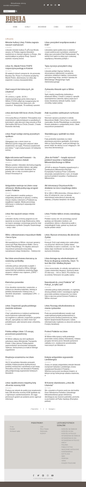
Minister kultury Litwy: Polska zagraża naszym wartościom (22, 43)
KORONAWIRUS (67, 452)
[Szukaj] (16, 11)
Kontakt (69, 27)
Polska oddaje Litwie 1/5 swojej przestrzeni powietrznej (19, 332)
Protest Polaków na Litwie (56, 331)
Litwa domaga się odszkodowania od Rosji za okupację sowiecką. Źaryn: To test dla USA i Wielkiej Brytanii (61, 260)
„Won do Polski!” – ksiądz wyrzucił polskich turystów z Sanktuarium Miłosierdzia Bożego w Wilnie (60, 159)
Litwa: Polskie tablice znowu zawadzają (62, 214)
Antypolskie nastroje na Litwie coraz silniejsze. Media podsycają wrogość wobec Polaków (21, 188)
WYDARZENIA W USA (68, 438)
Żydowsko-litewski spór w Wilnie (59, 89)
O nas (56, 27)
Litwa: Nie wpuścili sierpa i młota (19, 214)
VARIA (63, 461)
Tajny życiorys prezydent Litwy (58, 66)
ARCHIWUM (42, 27)
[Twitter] (47, 5)
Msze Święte (44, 429)
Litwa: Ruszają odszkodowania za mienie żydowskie (60, 307)
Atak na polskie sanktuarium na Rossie (62, 113)
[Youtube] (59, 5)
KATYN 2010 (65, 454)
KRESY (64, 442)
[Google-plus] (43, 475)
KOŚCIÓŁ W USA (67, 431)
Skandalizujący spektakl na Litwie (59, 134)
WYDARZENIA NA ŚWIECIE (70, 436)
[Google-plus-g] (51, 5)
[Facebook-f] (44, 5)
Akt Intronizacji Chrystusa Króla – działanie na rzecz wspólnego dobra (61, 186)
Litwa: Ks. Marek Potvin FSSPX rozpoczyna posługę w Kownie (19, 67)
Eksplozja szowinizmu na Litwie (19, 357)
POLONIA (64, 445)
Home (15, 27)
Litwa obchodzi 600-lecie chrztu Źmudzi (23, 113)
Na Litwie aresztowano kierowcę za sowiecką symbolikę (21, 259)
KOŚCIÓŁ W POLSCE (68, 433)
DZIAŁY (27, 27)
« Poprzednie (34, 409)
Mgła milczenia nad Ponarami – (20, 158)
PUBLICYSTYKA (67, 447)
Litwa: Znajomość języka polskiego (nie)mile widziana (20, 307)
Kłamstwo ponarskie (14, 282)
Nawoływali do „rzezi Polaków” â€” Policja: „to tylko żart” (60, 283)
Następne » (52, 409)
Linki (41, 427)
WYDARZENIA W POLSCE (70, 440)
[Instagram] (55, 5)
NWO (63, 456)
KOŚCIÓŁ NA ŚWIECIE (69, 429)
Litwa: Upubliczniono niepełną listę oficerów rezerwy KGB (20, 384)
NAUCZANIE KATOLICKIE (70, 449)
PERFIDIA (64, 458)
